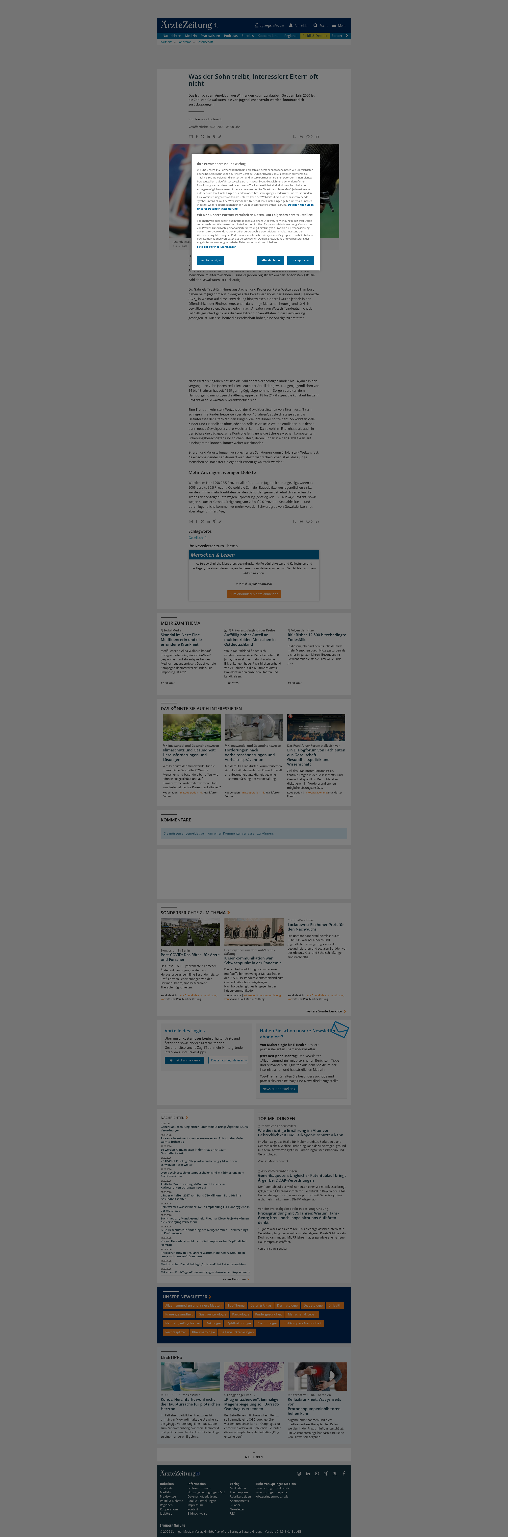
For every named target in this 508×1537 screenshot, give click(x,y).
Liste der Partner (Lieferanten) (217, 246)
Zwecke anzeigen (210, 260)
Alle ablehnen (270, 260)
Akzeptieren (301, 260)
